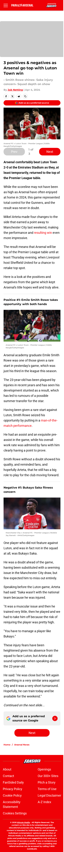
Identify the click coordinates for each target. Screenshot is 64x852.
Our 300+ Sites (48, 776)
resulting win (42, 232)
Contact (8, 776)
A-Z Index (44, 802)
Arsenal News (21, 744)
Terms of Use (47, 789)
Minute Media (23, 822)
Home (7, 744)
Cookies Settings (15, 813)
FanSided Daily (13, 782)
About (7, 769)
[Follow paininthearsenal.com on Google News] (55, 718)
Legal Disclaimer (49, 795)
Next (49, 151)
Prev (14, 151)
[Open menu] (6, 5)
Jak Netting (15, 89)
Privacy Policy (12, 789)
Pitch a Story (46, 782)
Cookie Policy (12, 795)
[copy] (25, 96)
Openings (44, 769)
